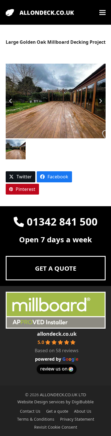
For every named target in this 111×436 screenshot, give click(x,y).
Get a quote (57, 411)
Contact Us (30, 411)
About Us (82, 411)
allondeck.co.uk (57, 333)
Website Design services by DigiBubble (55, 401)
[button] (102, 12)
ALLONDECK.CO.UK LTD (63, 394)
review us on (53, 369)
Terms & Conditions (35, 419)
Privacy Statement (77, 419)
